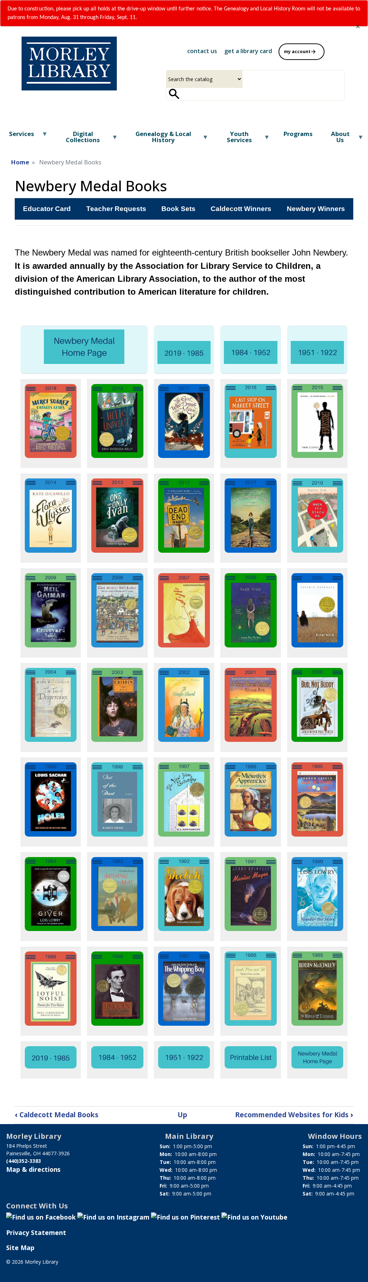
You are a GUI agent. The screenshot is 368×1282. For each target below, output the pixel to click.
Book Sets (178, 208)
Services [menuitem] (17, 136)
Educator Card (47, 208)
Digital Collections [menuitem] (76, 139)
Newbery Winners (316, 208)
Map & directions (33, 1169)
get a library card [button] (248, 51)
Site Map (20, 1247)
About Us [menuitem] (336, 139)
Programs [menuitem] (298, 134)
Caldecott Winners (241, 208)
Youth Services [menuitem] (232, 139)
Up (182, 1114)
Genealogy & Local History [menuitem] (157, 139)
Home (20, 162)
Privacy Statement (36, 1232)
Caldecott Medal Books (56, 1114)
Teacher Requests (116, 208)
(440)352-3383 (23, 1160)
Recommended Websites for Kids (294, 1114)
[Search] (174, 94)
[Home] (69, 63)
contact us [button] (202, 51)
